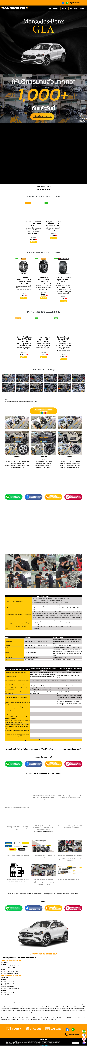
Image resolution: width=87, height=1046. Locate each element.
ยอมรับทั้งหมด (76, 1043)
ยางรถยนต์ (55, 8)
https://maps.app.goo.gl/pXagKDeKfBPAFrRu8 (44, 831)
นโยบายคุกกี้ (17, 1043)
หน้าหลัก (49, 8)
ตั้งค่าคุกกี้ (68, 1043)
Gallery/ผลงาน (73, 8)
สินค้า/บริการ (64, 8)
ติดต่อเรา (82, 8)
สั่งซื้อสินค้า (34, 241)
